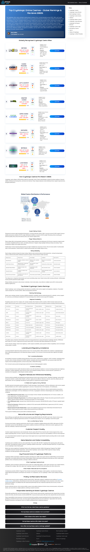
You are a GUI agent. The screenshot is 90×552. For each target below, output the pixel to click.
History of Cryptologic (83, 2)
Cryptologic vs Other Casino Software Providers (52, 472)
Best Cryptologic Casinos (72, 2)
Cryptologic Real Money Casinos (22, 380)
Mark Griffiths (14, 32)
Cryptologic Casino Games (14, 445)
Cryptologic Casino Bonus (50, 418)
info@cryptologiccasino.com (48, 541)
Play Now (57, 50)
